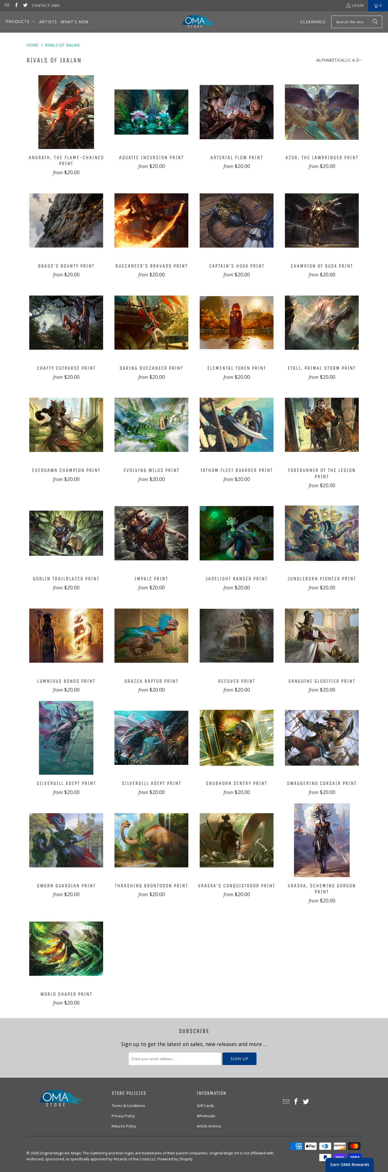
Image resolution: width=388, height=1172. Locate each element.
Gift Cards (205, 1105)
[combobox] (356, 22)
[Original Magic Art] (195, 22)
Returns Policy (124, 1126)
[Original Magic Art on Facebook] (15, 5)
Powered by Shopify (175, 1159)
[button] (21, 22)
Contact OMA (46, 5)
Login (358, 5)
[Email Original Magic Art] (6, 5)
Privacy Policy (123, 1115)
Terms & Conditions (128, 1105)
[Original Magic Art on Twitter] (25, 5)
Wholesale (206, 1115)
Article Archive (209, 1126)
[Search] (375, 22)
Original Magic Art (54, 1153)
